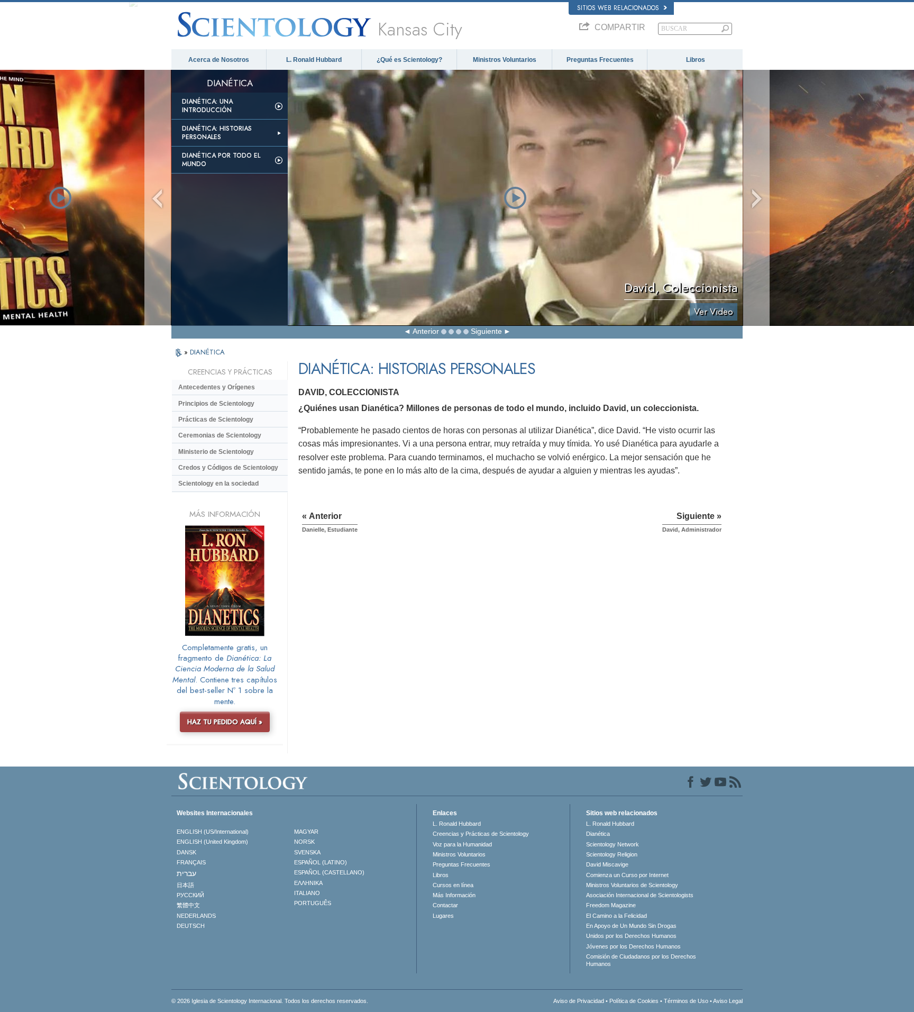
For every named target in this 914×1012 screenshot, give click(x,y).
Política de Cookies (634, 1001)
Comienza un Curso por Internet (627, 875)
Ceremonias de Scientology (219, 435)
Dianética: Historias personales (217, 133)
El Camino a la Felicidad (616, 916)
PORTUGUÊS (312, 903)
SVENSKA (307, 852)
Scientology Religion (611, 854)
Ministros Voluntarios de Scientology (632, 885)
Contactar (445, 905)
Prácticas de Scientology (215, 419)
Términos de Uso (686, 1001)
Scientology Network (612, 844)
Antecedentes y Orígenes (216, 387)
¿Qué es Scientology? (409, 59)
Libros (695, 59)
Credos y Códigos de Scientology (228, 467)
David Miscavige (607, 864)
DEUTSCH (191, 926)
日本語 (185, 885)
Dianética (598, 834)
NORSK (304, 841)
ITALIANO (307, 893)
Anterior (426, 331)
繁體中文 (188, 905)
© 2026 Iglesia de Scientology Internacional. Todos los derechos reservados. (269, 1001)
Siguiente (486, 331)
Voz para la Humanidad (462, 844)
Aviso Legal (728, 1001)
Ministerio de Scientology (216, 451)
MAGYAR (306, 831)
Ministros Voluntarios (504, 59)
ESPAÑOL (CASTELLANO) (329, 872)
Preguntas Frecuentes (600, 59)
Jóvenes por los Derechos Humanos (633, 946)
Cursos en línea (453, 885)
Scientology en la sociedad (218, 483)
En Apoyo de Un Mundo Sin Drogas (631, 926)
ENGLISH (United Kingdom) (212, 841)
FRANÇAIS (191, 862)
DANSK (186, 852)
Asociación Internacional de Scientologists (639, 895)
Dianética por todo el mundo (221, 160)
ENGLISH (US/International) (213, 831)
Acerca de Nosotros (218, 59)
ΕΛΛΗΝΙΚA (308, 883)
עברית (186, 873)
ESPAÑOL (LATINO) (320, 862)
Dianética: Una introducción (207, 106)
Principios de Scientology (216, 403)
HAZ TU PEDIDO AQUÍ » (224, 722)
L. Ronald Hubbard (314, 59)
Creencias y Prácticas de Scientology (481, 834)
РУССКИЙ (190, 895)
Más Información (454, 895)
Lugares (443, 916)
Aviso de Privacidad (578, 1001)
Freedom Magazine (611, 905)
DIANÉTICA (207, 352)
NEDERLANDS (196, 916)
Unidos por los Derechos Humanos (631, 936)
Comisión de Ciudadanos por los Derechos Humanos (641, 960)
